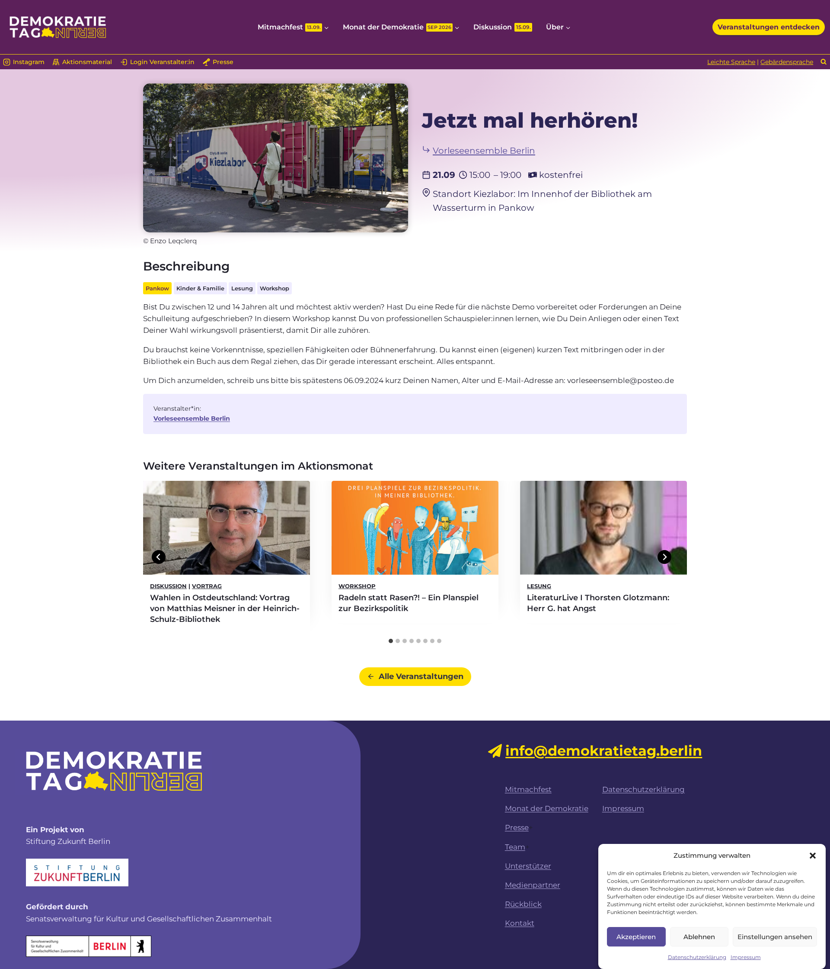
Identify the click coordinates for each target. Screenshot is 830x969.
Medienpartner (532, 885)
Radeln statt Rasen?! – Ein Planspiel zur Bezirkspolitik (408, 603)
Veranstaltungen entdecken (769, 27)
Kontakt (519, 923)
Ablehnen (699, 936)
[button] (812, 855)
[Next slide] (664, 557)
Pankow (157, 288)
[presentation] (226, 528)
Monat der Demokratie (546, 808)
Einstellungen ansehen (774, 936)
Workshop (274, 288)
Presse (517, 827)
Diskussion (502, 27)
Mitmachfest (528, 789)
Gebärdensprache (786, 62)
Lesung (242, 288)
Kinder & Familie (200, 288)
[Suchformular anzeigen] (823, 62)
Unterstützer (528, 866)
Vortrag (207, 586)
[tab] (391, 641)
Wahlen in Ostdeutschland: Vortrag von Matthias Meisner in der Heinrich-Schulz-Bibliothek (225, 608)
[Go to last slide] (159, 557)
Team (515, 847)
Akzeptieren (636, 936)
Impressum (746, 957)
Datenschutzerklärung (697, 957)
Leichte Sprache (731, 62)
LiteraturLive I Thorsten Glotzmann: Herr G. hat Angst (598, 603)
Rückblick (523, 904)
